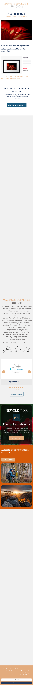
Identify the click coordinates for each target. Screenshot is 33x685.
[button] (3, 371)
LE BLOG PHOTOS (16, 394)
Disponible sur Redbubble (10, 79)
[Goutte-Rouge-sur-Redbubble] (16, 65)
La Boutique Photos (11, 381)
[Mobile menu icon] (31, 4)
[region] (16, 424)
